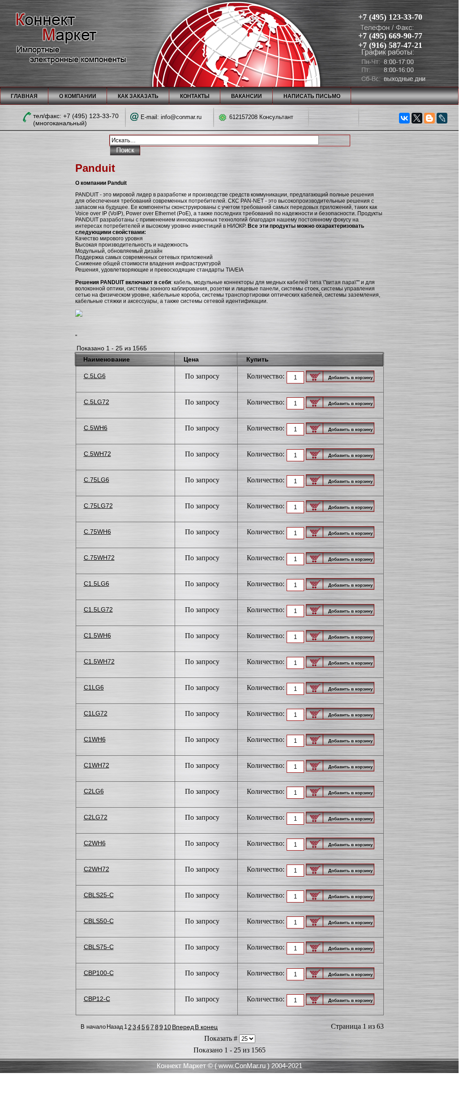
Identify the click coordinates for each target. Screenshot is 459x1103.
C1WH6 (95, 739)
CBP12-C (97, 998)
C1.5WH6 (97, 635)
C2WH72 (96, 869)
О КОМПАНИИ (77, 96)
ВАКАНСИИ (246, 96)
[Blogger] (429, 118)
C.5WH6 (95, 427)
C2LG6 (94, 791)
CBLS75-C (99, 946)
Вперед (183, 1027)
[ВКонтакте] (404, 118)
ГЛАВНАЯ (24, 96)
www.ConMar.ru (242, 1065)
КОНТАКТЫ (195, 96)
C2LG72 (95, 817)
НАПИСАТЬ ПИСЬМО (311, 96)
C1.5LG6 (96, 583)
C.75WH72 (99, 557)
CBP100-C (99, 972)
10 (167, 1027)
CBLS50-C (99, 920)
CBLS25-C (99, 895)
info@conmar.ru (181, 117)
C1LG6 (94, 687)
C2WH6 (95, 843)
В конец (206, 1027)
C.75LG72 (98, 505)
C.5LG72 (96, 401)
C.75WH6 (97, 531)
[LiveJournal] (442, 118)
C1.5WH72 (99, 661)
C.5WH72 (97, 453)
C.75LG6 (96, 479)
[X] (417, 118)
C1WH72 (96, 765)
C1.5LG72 (98, 609)
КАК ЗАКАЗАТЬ (138, 96)
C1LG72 (95, 713)
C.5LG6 (95, 375)
